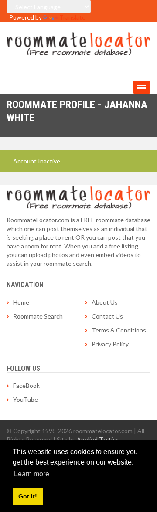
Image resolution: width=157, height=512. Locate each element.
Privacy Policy (110, 344)
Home (21, 302)
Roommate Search (38, 316)
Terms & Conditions (119, 330)
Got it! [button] (27, 496)
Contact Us (107, 316)
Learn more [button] (31, 474)
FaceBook (26, 385)
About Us (105, 302)
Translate (72, 17)
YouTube (25, 399)
